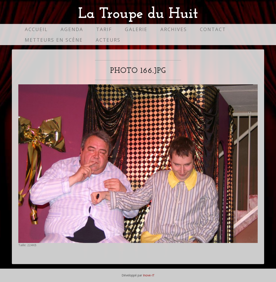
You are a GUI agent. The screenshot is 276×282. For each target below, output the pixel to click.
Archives (173, 29)
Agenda (72, 29)
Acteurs (108, 40)
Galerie (136, 29)
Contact (213, 29)
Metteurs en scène (54, 40)
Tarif (104, 29)
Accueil (36, 29)
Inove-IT (149, 275)
